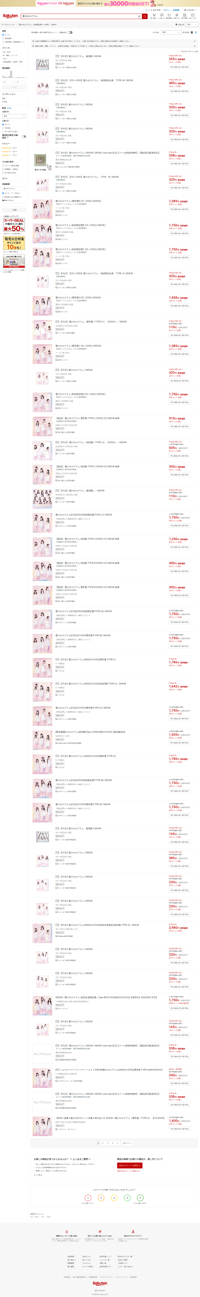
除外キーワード (8, 200)
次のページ (127, 1143)
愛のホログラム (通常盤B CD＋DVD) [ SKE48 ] (78, 201)
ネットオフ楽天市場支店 (67, 840)
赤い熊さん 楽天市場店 (66, 432)
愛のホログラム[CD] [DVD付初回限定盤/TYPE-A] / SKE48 (84, 611)
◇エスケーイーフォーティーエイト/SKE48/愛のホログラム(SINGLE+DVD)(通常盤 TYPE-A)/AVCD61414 (111, 1070)
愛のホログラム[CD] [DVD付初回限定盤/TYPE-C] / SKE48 (84, 515)
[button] (190, 10)
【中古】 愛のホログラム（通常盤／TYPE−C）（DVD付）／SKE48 (93, 322)
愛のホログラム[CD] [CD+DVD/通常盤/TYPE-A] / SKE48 (83, 804)
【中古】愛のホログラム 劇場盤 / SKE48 (80, 56)
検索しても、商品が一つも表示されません (51, 1171)
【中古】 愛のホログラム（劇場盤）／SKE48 (82, 490)
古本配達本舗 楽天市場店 (67, 1060)
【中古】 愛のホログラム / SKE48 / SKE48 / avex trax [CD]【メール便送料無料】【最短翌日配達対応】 (110, 153)
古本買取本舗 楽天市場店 (67, 1108)
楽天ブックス (63, 215)
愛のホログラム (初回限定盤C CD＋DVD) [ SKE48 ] (81, 249)
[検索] (145, 16)
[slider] (2, 78)
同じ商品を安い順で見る (180, 67)
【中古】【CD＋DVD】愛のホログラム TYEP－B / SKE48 (89, 177)
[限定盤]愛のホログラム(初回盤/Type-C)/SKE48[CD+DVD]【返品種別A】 (91, 732)
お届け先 (5, 112)
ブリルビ (61, 671)
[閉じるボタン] (194, 41)
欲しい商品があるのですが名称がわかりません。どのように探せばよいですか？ (65, 1164)
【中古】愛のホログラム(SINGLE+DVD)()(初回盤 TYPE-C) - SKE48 (93, 684)
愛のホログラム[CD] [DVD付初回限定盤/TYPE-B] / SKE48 (84, 780)
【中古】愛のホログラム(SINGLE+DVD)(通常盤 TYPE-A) (88, 756)
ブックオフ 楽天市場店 (66, 333)
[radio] (3, 35)
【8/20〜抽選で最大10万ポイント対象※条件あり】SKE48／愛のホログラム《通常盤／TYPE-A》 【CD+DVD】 (110, 1118)
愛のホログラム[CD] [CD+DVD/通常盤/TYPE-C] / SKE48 (83, 708)
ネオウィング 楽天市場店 (67, 526)
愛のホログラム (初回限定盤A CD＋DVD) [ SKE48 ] (80, 394)
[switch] (24, 136)
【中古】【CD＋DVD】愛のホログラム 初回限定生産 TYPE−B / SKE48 (96, 80)
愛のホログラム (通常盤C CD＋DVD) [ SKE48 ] (78, 346)
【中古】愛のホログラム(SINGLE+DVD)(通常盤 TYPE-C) (88, 659)
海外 (10, 108)
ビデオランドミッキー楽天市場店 (70, 1081)
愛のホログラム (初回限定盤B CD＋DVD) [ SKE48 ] (80, 225)
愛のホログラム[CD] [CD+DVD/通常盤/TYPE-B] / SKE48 (83, 635)
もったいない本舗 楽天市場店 (69, 167)
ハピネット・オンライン (67, 1129)
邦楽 (48, 1217)
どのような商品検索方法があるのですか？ (51, 1167)
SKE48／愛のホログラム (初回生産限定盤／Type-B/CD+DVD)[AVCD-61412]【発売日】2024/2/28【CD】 (107, 997)
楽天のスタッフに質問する (129, 1165)
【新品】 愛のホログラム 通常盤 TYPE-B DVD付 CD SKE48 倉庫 (87, 587)
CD (42, 1217)
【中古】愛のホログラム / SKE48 (76, 104)
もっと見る (38, 1175)
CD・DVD (34, 1217)
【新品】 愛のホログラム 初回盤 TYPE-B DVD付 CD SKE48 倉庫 (87, 563)
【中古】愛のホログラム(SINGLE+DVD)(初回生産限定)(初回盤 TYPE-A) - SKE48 (99, 925)
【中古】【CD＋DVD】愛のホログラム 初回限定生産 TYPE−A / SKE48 (96, 273)
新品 (3, 98)
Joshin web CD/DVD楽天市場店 (69, 743)
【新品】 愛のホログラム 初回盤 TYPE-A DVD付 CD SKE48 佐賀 (87, 539)
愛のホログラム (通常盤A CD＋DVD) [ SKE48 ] (78, 297)
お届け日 (5, 121)
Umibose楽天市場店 (65, 936)
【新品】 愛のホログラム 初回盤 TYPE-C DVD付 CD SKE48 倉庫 (87, 466)
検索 (15, 87)
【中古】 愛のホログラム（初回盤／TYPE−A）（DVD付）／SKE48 (93, 442)
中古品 (4, 102)
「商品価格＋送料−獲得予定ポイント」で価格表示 (48, 32)
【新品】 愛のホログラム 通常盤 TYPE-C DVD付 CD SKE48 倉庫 (87, 418)
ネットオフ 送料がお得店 (67, 67)
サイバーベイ (63, 1009)
